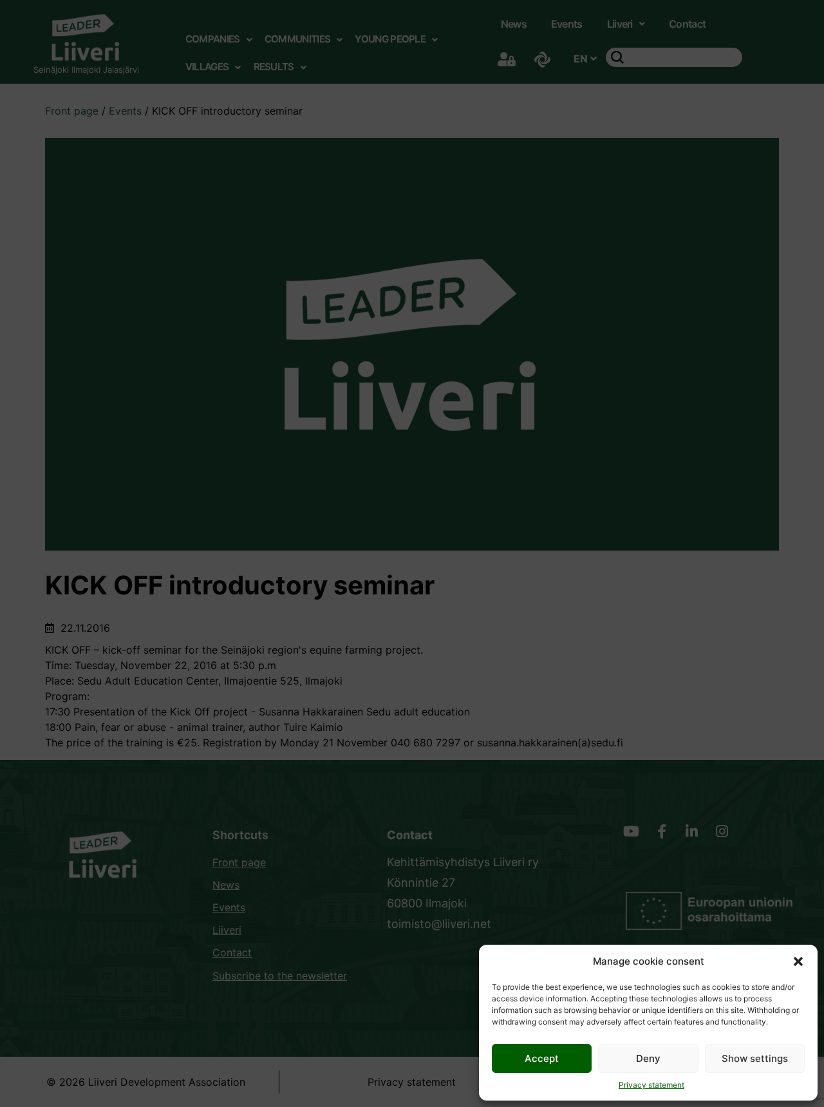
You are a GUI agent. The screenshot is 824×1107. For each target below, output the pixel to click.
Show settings (755, 1058)
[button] (798, 961)
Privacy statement (651, 1085)
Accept (542, 1058)
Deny (648, 1058)
